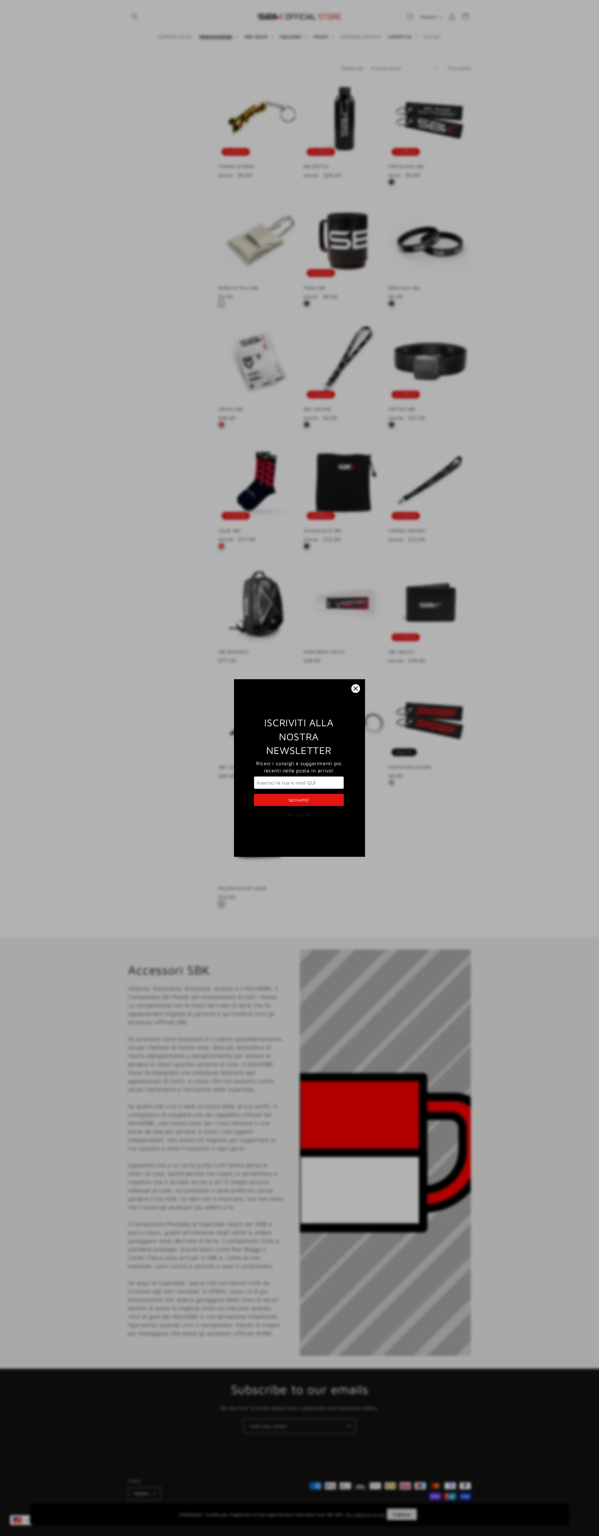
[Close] (355, 688)
